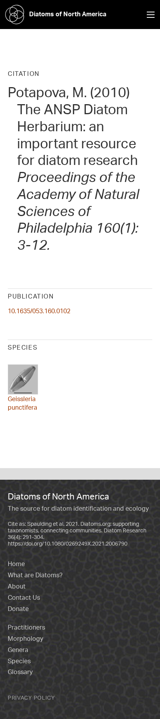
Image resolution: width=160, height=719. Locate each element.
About (17, 586)
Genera (18, 650)
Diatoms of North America (67, 14)
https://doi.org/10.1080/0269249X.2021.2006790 (67, 543)
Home (16, 564)
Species (19, 661)
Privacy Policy (31, 697)
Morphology (25, 638)
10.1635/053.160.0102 (39, 311)
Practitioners (26, 627)
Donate (18, 609)
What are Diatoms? (35, 575)
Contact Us (24, 597)
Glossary (20, 672)
